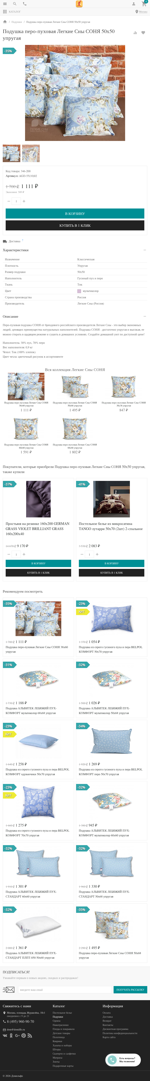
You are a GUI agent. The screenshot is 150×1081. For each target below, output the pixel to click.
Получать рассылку (130, 989)
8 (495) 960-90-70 (20, 1021)
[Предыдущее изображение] (8, 499)
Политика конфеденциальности (120, 1033)
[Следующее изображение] (69, 499)
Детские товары (61, 1033)
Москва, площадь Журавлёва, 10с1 (26, 1012)
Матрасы (57, 1057)
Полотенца (59, 1037)
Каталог (15, 11)
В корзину (75, 213)
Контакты (108, 1025)
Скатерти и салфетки (64, 1053)
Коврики (57, 1041)
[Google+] (17, 1035)
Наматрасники (61, 1025)
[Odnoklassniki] (11, 1035)
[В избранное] (143, 33)
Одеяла (56, 1020)
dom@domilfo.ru (16, 1029)
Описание (10, 316)
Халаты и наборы (62, 1045)
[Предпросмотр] (38, 499)
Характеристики (16, 249)
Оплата (106, 1012)
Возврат (107, 1020)
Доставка (108, 1016)
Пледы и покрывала (63, 1029)
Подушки (58, 1016)
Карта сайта (109, 1037)
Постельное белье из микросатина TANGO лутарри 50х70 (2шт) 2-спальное (111, 526)
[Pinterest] (23, 1035)
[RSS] (30, 1035)
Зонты (56, 1061)
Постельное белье (62, 1012)
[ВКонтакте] (5, 1035)
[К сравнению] (135, 33)
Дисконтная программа (115, 1029)
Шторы (57, 1049)
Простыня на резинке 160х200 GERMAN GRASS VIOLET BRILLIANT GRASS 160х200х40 (37, 528)
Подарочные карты (63, 1065)
